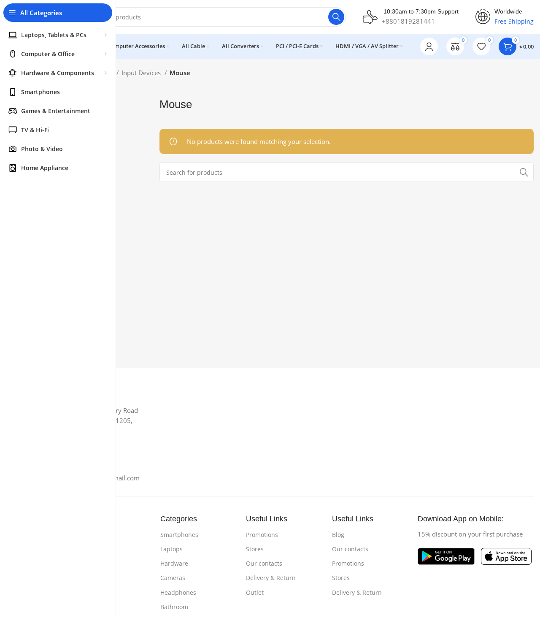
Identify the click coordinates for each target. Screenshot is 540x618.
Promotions (262, 535)
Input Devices (142, 72)
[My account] (429, 46)
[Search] (336, 17)
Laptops (171, 549)
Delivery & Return (271, 578)
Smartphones (179, 535)
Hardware (174, 563)
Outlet (255, 592)
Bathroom (174, 607)
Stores (255, 549)
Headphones (178, 592)
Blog (338, 535)
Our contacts (264, 563)
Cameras (172, 578)
